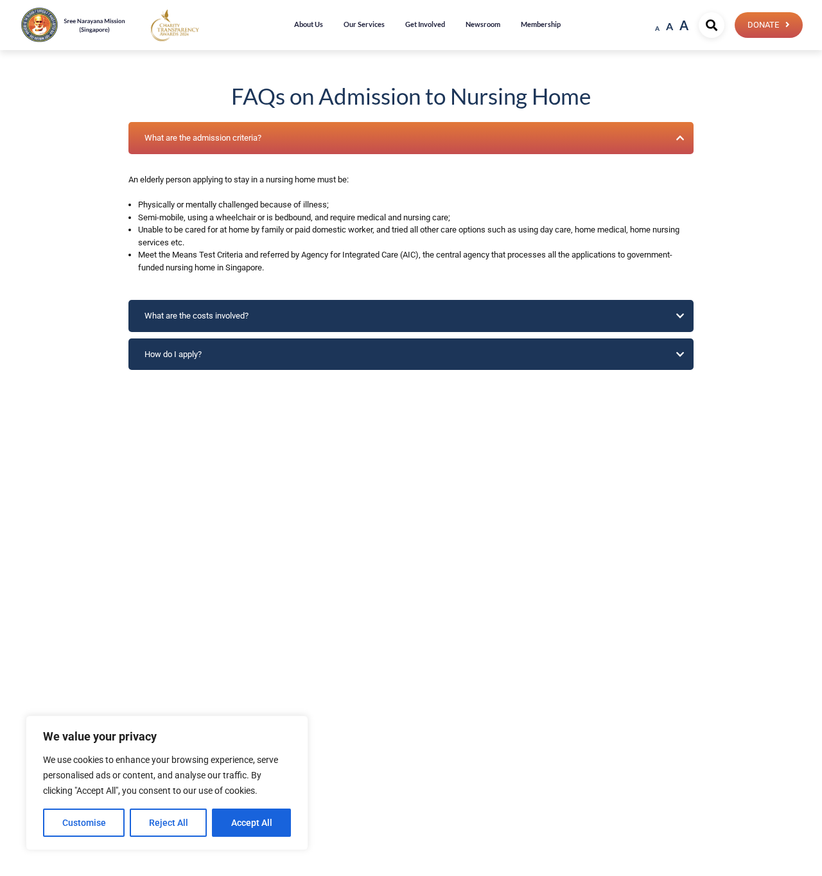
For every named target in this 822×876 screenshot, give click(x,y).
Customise (84, 823)
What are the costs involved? (196, 315)
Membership (541, 24)
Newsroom (483, 24)
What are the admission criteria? (202, 138)
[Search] (711, 25)
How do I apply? (173, 354)
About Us (308, 24)
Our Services (364, 24)
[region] (167, 782)
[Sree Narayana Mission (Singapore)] (175, 25)
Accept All (251, 823)
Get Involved (425, 24)
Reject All (168, 823)
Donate (763, 25)
